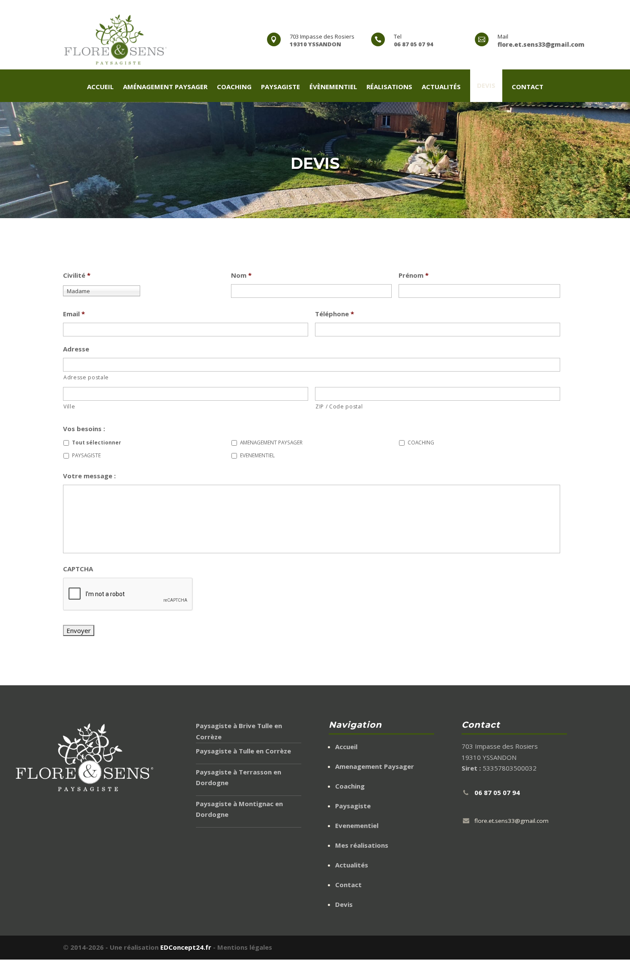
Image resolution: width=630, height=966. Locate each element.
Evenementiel (356, 825)
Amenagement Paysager (374, 766)
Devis (486, 85)
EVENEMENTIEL (257, 455)
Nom (241, 275)
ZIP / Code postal (339, 406)
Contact (348, 884)
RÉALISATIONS (389, 87)
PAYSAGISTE (280, 87)
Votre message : (89, 476)
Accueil (346, 746)
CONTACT (527, 87)
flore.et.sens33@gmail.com (511, 821)
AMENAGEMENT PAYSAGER (271, 442)
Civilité (76, 275)
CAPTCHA (78, 569)
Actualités (351, 865)
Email (74, 314)
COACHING (234, 87)
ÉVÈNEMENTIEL (333, 87)
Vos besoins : (84, 429)
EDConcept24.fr (186, 947)
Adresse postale (86, 377)
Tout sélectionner (96, 442)
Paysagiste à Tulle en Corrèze (243, 751)
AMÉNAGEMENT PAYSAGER (165, 87)
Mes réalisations (361, 845)
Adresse (76, 349)
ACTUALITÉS (441, 87)
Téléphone (334, 314)
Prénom (414, 275)
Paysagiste (353, 805)
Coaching (350, 786)
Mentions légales (244, 947)
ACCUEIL (100, 87)
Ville (69, 406)
